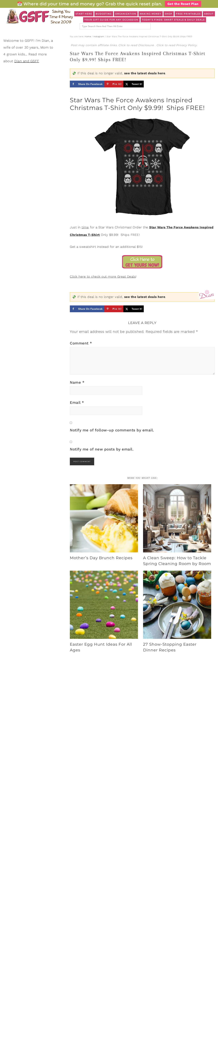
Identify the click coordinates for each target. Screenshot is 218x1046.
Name (77, 382)
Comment (81, 343)
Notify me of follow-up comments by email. (112, 430)
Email (77, 402)
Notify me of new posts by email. (102, 449)
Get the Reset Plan (183, 4)
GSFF (39, 16)
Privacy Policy (186, 45)
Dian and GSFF (26, 61)
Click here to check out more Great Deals (103, 277)
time (85, 227)
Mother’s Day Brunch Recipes (101, 557)
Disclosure (146, 45)
